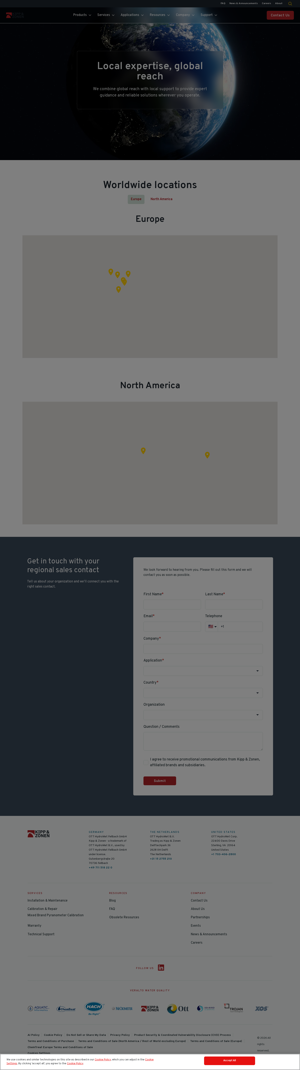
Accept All (229, 1060)
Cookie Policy (103, 1059)
